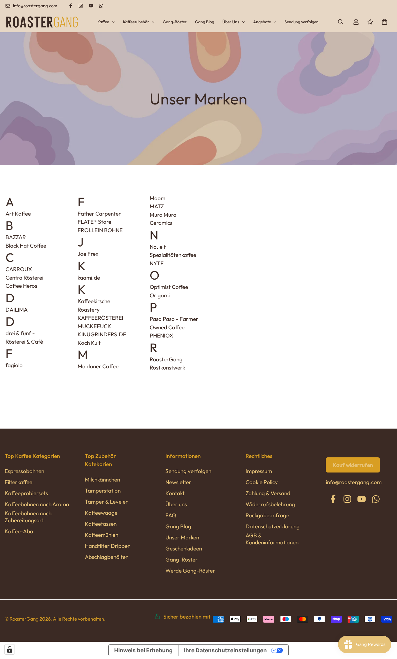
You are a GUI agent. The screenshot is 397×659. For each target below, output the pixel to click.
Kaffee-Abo (19, 531)
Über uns (176, 504)
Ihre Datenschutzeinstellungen (225, 650)
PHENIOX (161, 335)
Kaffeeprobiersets (26, 493)
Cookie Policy (262, 482)
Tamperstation (103, 490)
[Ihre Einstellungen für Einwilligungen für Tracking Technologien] (10, 649)
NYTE (157, 263)
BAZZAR (16, 237)
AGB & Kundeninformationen (272, 539)
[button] (383, 22)
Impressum (259, 471)
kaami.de (89, 277)
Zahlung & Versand (268, 493)
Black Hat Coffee (26, 245)
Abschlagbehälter (106, 556)
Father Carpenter (99, 213)
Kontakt (175, 493)
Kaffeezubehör (136, 21)
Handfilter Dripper (107, 545)
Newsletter (178, 482)
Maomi (158, 198)
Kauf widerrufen (353, 464)
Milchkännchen (102, 479)
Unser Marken (182, 537)
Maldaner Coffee (98, 366)
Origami (160, 295)
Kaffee (103, 21)
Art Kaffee (18, 213)
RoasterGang (166, 359)
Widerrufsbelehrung (270, 504)
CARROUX (19, 269)
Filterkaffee (18, 482)
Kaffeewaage (101, 512)
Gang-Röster (175, 21)
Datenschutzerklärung (273, 526)
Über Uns (230, 21)
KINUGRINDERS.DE (102, 334)
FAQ (170, 515)
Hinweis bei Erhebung (143, 650)
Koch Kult (89, 342)
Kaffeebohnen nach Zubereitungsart (28, 517)
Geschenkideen (183, 548)
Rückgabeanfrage (267, 515)
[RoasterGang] (42, 22)
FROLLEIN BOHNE (100, 230)
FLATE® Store (94, 221)
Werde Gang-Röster (190, 570)
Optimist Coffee (169, 286)
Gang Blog (204, 21)
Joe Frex (88, 253)
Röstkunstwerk (167, 367)
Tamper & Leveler (106, 501)
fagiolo (14, 365)
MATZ (157, 206)
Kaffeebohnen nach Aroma (37, 504)
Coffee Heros (21, 285)
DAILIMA (17, 309)
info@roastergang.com (354, 482)
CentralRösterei (24, 277)
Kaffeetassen (101, 523)
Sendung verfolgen (302, 21)
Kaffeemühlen (101, 534)
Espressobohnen (24, 471)
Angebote (262, 21)
